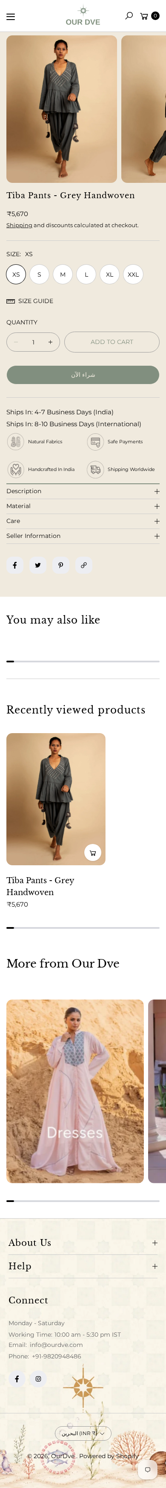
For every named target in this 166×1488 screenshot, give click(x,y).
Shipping (19, 225)
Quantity (21, 322)
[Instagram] (38, 1378)
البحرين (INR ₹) (79, 1433)
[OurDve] (83, 14)
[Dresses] (75, 1091)
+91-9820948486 (56, 1356)
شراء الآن (83, 375)
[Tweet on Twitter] (37, 565)
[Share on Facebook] (14, 565)
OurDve (63, 1456)
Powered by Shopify (109, 1456)
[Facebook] (17, 1378)
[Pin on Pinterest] (60, 565)
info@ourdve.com (55, 1345)
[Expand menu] (10, 16)
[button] (129, 15)
